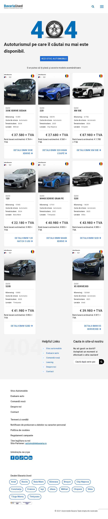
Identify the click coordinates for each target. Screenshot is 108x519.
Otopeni (78, 489)
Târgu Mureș (17, 497)
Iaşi (42, 489)
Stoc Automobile (19, 391)
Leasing (49, 362)
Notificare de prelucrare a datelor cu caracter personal (38, 425)
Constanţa (16, 489)
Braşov (67, 482)
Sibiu (90, 489)
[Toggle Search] (93, 6)
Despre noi (51, 367)
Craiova (31, 489)
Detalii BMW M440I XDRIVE (56, 239)
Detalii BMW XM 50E (88, 150)
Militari (64, 489)
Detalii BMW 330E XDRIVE (23, 152)
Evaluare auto (52, 353)
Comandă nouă (53, 358)
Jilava (52, 489)
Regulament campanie (22, 436)
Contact (50, 371)
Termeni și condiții (19, 420)
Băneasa (53, 482)
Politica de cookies (20, 430)
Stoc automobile (54, 348)
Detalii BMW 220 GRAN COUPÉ (55, 152)
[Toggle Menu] (102, 6)
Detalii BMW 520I (89, 238)
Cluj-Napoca (83, 482)
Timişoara (34, 497)
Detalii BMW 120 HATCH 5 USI (24, 239)
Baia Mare (39, 482)
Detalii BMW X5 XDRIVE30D (92, 327)
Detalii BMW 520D (21, 326)
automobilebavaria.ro (36, 444)
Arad (13, 482)
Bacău (25, 482)
